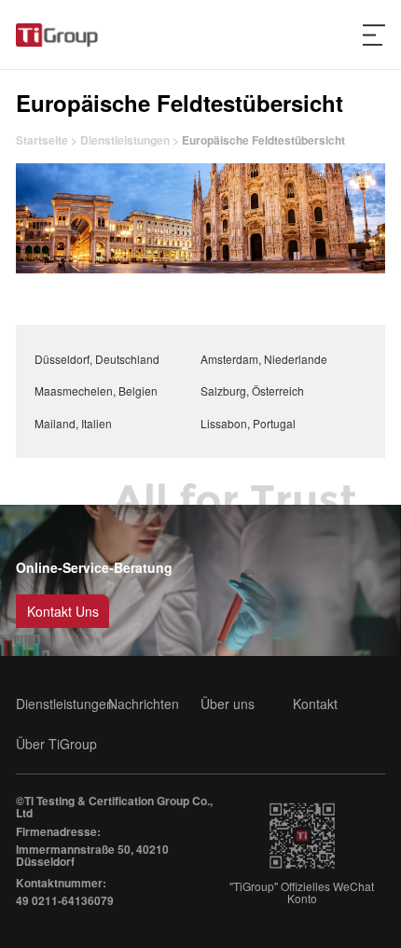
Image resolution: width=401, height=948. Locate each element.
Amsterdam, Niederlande (263, 359)
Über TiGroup (56, 744)
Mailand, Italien (73, 423)
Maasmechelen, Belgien (96, 390)
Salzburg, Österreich (252, 390)
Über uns (227, 704)
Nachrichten (143, 704)
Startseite (43, 140)
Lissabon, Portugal (248, 423)
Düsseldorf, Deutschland (97, 359)
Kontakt (315, 704)
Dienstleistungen (125, 140)
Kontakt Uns (63, 611)
